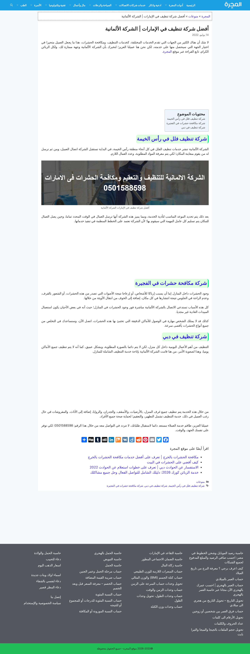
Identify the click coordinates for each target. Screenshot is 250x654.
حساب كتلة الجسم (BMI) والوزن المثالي (156, 577)
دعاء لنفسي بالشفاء (48, 581)
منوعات (193, 16)
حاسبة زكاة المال (171, 565)
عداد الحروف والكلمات (228, 623)
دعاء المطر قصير (50, 587)
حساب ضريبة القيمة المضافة (103, 577)
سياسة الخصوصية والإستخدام (42, 603)
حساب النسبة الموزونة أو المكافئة (100, 611)
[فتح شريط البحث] (11, 5)
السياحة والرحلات (102, 5)
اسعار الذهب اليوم (49, 565)
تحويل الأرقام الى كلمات (227, 617)
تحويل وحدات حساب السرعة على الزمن (156, 583)
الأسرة (37, 5)
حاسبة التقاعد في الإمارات (165, 553)
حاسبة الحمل (113, 565)
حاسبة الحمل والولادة (47, 553)
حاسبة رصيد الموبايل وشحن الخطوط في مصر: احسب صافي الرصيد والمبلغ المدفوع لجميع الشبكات (216, 557)
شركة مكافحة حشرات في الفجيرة (185, 123)
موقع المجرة (130, 648)
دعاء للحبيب (53, 559)
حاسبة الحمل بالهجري (108, 553)
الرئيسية (190, 5)
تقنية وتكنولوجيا (57, 5)
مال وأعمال (79, 5)
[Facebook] (165, 440)
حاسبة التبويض (112, 559)
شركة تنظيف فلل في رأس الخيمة (186, 118)
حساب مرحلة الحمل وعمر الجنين (100, 571)
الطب (23, 5)
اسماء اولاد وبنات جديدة (46, 575)
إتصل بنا (56, 597)
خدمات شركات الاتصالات (132, 5)
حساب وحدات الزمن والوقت (164, 590)
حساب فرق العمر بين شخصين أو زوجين (217, 611)
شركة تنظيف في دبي (193, 127)
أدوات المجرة (176, 5)
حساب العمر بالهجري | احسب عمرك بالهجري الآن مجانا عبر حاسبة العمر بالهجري (220, 589)
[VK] (125, 440)
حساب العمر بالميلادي (229, 579)
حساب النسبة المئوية (108, 594)
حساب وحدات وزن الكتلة (166, 606)
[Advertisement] (125, 82)
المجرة (206, 16)
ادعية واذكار (155, 5)
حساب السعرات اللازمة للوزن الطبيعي (158, 571)
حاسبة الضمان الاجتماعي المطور (162, 559)
